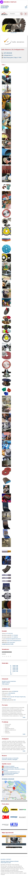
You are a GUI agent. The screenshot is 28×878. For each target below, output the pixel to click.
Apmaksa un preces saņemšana (9, 681)
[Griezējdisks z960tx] (6, 231)
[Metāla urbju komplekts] (6, 533)
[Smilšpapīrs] (6, 444)
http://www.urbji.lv (11, 642)
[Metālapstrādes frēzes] (6, 542)
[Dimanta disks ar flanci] (6, 222)
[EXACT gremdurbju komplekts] (6, 506)
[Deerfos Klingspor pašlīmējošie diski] (6, 248)
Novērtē (4, 654)
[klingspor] (6, 133)
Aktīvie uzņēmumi (5, 6)
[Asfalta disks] (6, 337)
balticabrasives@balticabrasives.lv (13, 638)
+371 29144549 (14, 635)
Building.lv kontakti (6, 859)
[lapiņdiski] (6, 142)
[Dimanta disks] (6, 364)
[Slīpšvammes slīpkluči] (6, 239)
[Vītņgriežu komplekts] (6, 569)
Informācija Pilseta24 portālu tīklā (11, 767)
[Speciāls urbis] (6, 551)
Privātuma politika (6, 862)
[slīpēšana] (6, 177)
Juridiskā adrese (6, 696)
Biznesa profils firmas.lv (9, 774)
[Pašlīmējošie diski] (6, 159)
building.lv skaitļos (10, 2)
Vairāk (24, 717)
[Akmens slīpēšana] (6, 328)
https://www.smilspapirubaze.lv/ (14, 640)
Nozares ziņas (4, 7)
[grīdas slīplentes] (6, 88)
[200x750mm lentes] (6, 266)
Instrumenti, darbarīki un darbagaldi (9, 759)
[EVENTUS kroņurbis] (6, 497)
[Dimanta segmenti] (6, 391)
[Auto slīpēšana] (6, 346)
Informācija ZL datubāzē (9, 766)
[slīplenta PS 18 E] (6, 195)
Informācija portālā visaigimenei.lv (11, 773)
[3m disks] (6, 471)
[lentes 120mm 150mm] (6, 151)
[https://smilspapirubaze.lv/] (14, 843)
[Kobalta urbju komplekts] (6, 524)
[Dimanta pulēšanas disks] (6, 604)
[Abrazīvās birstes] (6, 293)
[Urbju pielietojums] (6, 613)
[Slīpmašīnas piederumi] (6, 426)
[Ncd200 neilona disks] (6, 257)
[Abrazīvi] (6, 302)
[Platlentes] (6, 168)
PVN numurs (5, 693)
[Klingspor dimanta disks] (6, 515)
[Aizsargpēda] (6, 311)
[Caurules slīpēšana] (6, 489)
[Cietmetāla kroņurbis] (6, 595)
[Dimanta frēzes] (6, 382)
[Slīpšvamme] (6, 435)
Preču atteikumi (5, 684)
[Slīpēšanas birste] (6, 400)
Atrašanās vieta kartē (8, 779)
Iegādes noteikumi (6, 682)
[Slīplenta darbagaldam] (6, 186)
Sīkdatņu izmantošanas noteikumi (9, 861)
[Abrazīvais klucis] (6, 284)
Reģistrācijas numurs (7, 691)
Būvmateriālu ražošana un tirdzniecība (10, 758)
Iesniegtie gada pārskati (7, 699)
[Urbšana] (6, 560)
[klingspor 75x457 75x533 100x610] (6, 115)
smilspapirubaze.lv (8, 55)
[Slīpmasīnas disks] (6, 417)
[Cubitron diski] (6, 355)
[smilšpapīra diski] (6, 204)
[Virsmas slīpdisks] (6, 622)
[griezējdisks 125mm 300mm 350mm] (6, 97)
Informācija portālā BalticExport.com (12, 771)
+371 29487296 (14, 637)
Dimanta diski (14, 32)
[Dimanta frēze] (6, 373)
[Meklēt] (21, 13)
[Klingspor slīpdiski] (6, 124)
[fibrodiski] (6, 79)
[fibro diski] (6, 70)
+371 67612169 (8, 53)
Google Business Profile (7, 644)
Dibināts (4, 694)
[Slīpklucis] (6, 408)
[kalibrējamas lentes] (6, 106)
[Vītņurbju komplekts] (6, 586)
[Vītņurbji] (6, 578)
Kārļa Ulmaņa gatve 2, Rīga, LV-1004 (12, 57)
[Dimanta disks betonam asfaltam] (6, 213)
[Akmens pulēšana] (6, 320)
